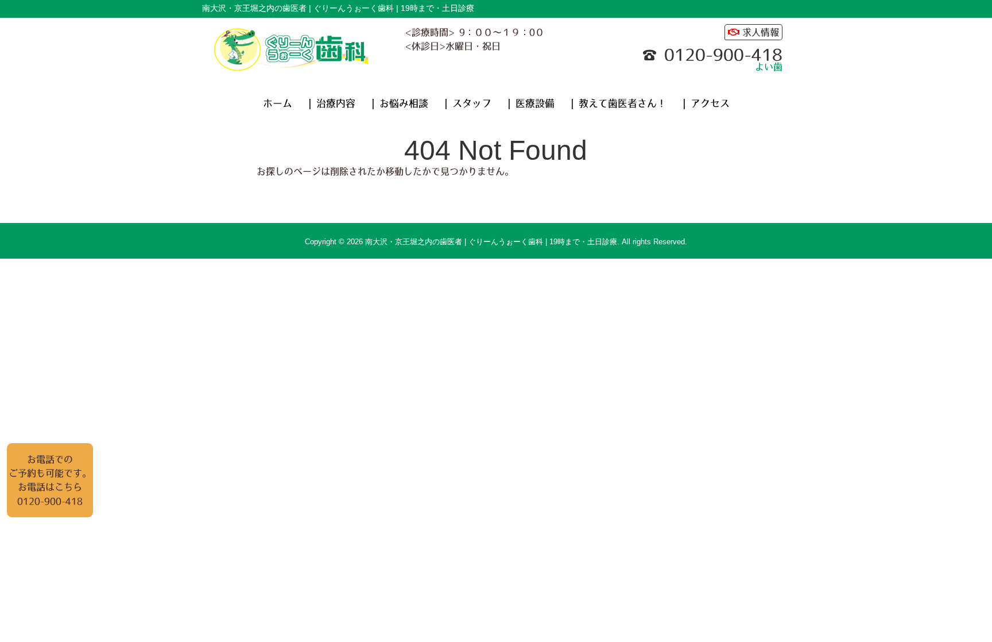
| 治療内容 (331, 103)
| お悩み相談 (399, 103)
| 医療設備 (531, 103)
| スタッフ (467, 103)
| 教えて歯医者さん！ (618, 103)
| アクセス (706, 103)
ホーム (277, 103)
